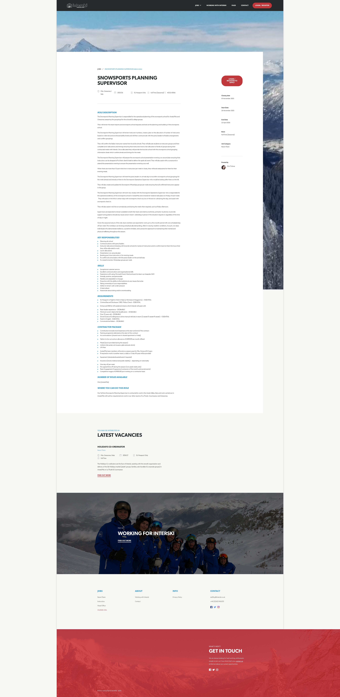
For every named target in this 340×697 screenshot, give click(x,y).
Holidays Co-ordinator (111, 447)
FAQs (234, 5)
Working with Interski (142, 597)
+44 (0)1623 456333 (217, 601)
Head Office (101, 606)
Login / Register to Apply (232, 81)
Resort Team (101, 597)
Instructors (101, 601)
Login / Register (262, 5)
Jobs (197, 5)
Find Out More (104, 475)
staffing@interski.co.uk (217, 597)
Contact (245, 5)
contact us (239, 661)
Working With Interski (216, 5)
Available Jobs (102, 610)
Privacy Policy (177, 597)
